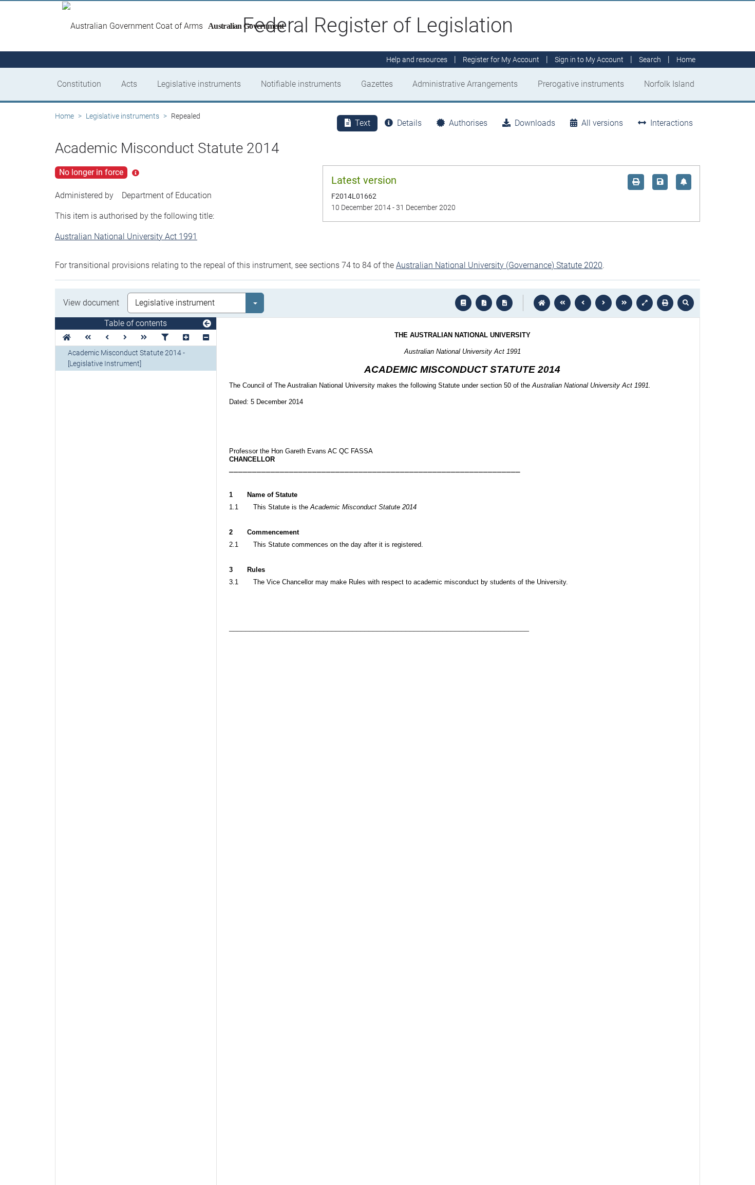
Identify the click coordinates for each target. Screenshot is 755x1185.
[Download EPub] (463, 303)
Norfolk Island (669, 84)
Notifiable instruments (301, 84)
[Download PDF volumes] (484, 303)
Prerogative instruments (581, 84)
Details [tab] (409, 123)
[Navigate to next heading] (125, 338)
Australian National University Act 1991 (126, 236)
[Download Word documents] (504, 303)
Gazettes (377, 84)
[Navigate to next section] (603, 303)
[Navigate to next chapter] (624, 303)
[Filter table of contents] (165, 338)
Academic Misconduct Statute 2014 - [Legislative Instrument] (126, 358)
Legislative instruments (199, 84)
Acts (129, 84)
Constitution (79, 84)
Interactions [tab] (671, 123)
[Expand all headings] (186, 338)
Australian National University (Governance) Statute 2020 (499, 265)
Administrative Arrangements (465, 84)
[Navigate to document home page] (67, 338)
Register (501, 59)
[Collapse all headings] (206, 338)
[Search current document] (685, 303)
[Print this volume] (665, 303)
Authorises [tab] (468, 123)
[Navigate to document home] (542, 303)
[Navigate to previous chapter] (562, 303)
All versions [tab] (602, 123)
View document (91, 303)
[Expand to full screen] (644, 303)
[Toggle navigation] (207, 324)
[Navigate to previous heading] (107, 338)
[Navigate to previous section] (583, 303)
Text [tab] (362, 123)
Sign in (589, 59)
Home (64, 116)
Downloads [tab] (535, 123)
